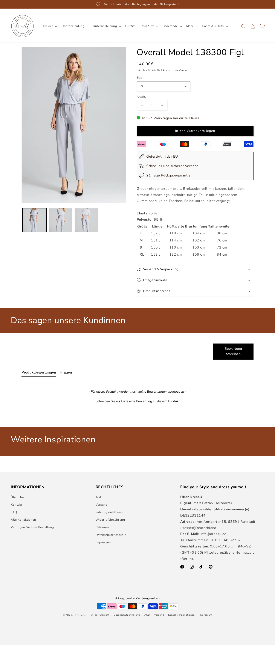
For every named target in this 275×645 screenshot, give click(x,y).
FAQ (14, 512)
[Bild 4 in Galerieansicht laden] (34, 220)
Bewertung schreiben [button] (233, 351)
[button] (49, 26)
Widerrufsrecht (100, 614)
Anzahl (141, 97)
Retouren (102, 527)
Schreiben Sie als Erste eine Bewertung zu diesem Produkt (138, 401)
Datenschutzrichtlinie (111, 535)
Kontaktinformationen (181, 614)
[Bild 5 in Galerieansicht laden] (60, 220)
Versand (184, 70)
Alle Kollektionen (23, 520)
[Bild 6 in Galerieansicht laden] (86, 220)
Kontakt (16, 505)
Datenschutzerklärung (127, 614)
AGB (99, 497)
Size (139, 78)
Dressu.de (80, 614)
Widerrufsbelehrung (110, 520)
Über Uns (17, 497)
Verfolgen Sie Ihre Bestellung (32, 527)
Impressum (104, 542)
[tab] (38, 373)
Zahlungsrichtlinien (109, 512)
